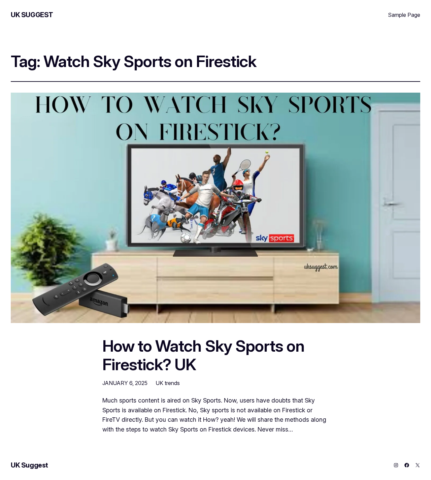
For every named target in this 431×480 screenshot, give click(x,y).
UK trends (168, 383)
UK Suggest (32, 15)
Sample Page (404, 14)
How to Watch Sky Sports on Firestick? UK (203, 355)
